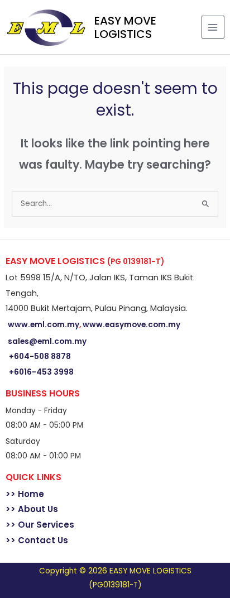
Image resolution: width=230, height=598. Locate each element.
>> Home (25, 494)
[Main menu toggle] (213, 27)
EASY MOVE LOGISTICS (125, 27)
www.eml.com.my (43, 324)
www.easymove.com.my (131, 324)
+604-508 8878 (40, 356)
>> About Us (32, 509)
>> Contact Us (37, 540)
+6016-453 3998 (41, 372)
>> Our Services (40, 524)
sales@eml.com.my (47, 341)
